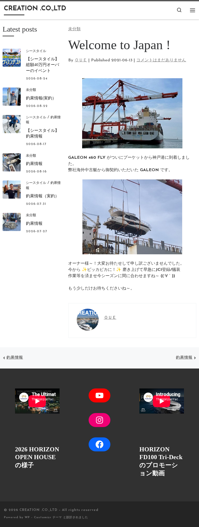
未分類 (31, 90)
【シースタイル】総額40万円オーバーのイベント (42, 65)
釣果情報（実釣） (42, 196)
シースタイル (36, 51)
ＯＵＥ (81, 60)
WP (27, 517)
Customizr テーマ (48, 517)
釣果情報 (34, 163)
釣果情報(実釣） (41, 98)
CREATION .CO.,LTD (38, 510)
